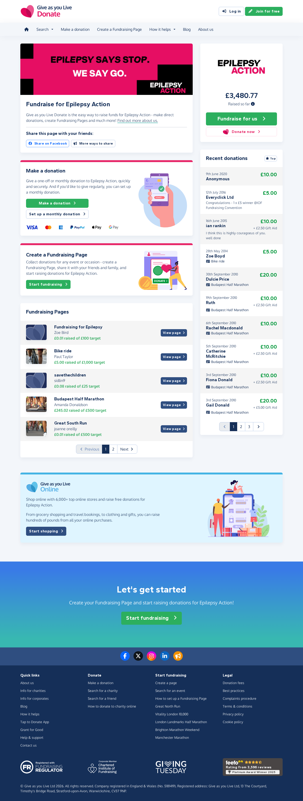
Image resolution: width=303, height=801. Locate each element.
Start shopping (43, 531)
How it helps (30, 714)
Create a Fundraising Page (119, 29)
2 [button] (113, 449)
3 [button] (249, 426)
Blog (187, 29)
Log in (235, 11)
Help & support (31, 737)
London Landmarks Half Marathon (181, 722)
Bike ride (62, 351)
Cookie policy (233, 722)
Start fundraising (45, 284)
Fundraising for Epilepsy (78, 327)
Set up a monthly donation (54, 214)
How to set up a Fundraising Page (181, 698)
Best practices (234, 691)
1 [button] (107, 449)
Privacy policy (233, 714)
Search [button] (42, 29)
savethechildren (70, 375)
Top (273, 158)
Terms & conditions (237, 706)
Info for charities (33, 691)
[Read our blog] (178, 658)
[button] (253, 104)
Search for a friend (102, 698)
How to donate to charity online (112, 706)
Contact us (28, 745)
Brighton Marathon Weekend (177, 730)
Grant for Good (31, 730)
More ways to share (96, 144)
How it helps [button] (160, 29)
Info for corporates (34, 698)
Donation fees (233, 683)
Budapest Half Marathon (79, 399)
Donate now (243, 131)
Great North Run (167, 706)
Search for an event (170, 691)
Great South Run (70, 423)
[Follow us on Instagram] (151, 658)
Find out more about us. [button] (137, 120)
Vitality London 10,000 (171, 714)
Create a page (166, 683)
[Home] (26, 29)
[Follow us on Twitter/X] (138, 658)
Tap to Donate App (34, 722)
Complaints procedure (239, 698)
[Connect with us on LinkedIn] (164, 658)
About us (205, 29)
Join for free (268, 11)
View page (172, 333)
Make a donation (75, 29)
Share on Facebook (50, 144)
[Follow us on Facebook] (125, 658)
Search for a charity (103, 691)
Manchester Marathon (172, 737)
